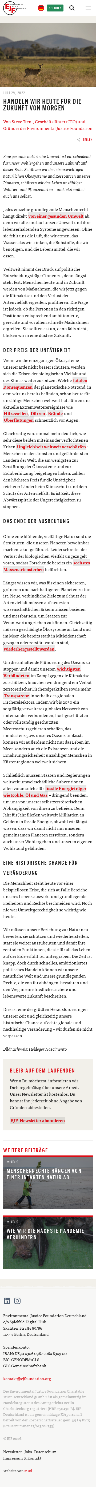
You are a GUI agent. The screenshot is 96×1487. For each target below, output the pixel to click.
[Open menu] (88, 8)
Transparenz (16, 695)
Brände (55, 413)
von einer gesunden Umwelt (55, 215)
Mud (28, 1470)
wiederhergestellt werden (29, 648)
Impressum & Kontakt (22, 1457)
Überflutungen (19, 419)
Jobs (28, 1451)
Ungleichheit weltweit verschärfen (51, 446)
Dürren (38, 413)
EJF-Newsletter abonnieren (37, 1120)
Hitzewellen (16, 413)
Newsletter (12, 1451)
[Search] (72, 8)
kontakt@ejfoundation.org (27, 1378)
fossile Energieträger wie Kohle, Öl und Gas (44, 791)
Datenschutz (45, 1451)
